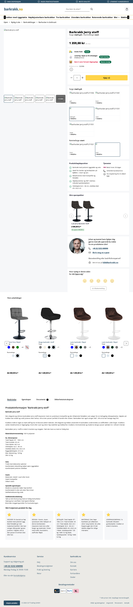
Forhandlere (75, 573)
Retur (39, 573)
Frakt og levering (43, 570)
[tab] (11, 399)
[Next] (125, 216)
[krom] (13, 355)
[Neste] (128, 17)
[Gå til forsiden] (14, 9)
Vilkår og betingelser (98, 603)
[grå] (40, 347)
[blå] (9, 347)
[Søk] (91, 9)
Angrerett (109, 603)
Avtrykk (126, 603)
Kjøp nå (106, 77)
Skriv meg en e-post (100, 252)
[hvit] (9, 355)
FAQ (38, 562)
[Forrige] (5, 17)
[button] (71, 69)
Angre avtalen (11, 603)
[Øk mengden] (82, 77)
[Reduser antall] (71, 77)
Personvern (119, 603)
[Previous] (71, 216)
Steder (72, 577)
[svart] (17, 355)
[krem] (45, 347)
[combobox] (77, 9)
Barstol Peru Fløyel (13, 342)
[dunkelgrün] (81, 347)
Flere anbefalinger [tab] (14, 298)
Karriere (73, 570)
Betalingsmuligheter (45, 566)
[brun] (13, 347)
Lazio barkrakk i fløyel (78, 342)
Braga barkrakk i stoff (46, 342)
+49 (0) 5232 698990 (100, 248)
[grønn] (17, 347)
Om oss (73, 562)
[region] (66, 343)
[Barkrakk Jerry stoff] (34, 61)
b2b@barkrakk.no (110, 262)
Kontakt (73, 566)
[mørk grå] (49, 347)
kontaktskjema (19, 575)
